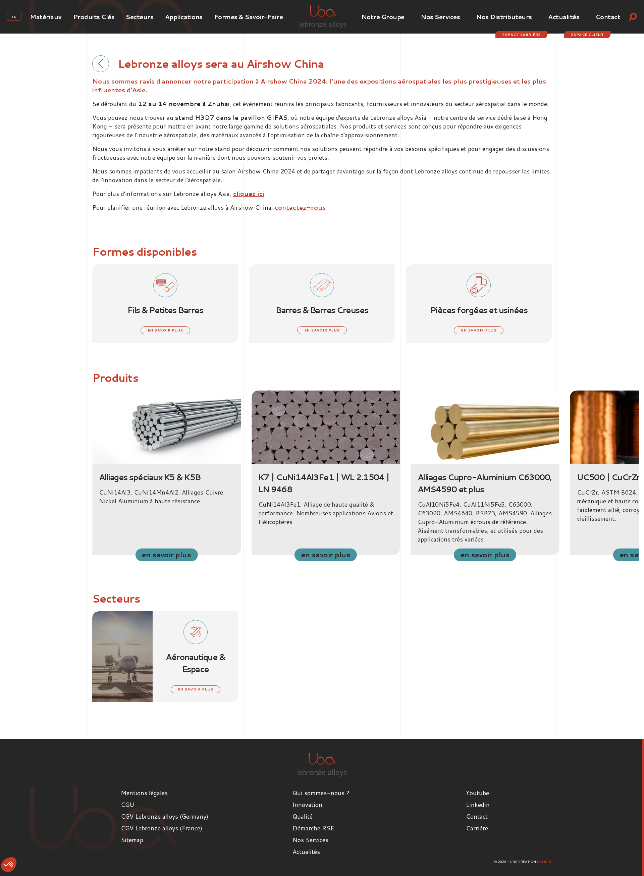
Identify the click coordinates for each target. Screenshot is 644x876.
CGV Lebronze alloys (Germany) (164, 816)
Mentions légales (144, 792)
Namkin (544, 861)
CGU (127, 804)
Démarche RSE (313, 828)
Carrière (477, 828)
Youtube (477, 792)
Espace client (587, 34)
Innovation (307, 804)
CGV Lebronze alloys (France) (161, 828)
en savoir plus (165, 330)
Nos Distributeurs (504, 16)
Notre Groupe (383, 16)
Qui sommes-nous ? (321, 792)
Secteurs (139, 16)
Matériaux (46, 16)
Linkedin (478, 804)
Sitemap (132, 839)
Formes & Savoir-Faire (248, 16)
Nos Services (440, 16)
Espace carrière (521, 34)
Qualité (302, 816)
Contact (608, 16)
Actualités (563, 16)
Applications (184, 16)
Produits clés (94, 16)
